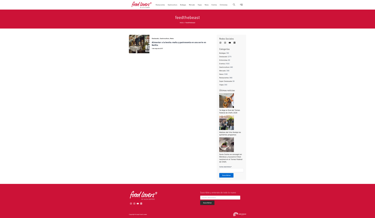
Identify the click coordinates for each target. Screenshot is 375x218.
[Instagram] (220, 43)
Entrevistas (223, 5)
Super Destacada (225, 81)
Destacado (155, 38)
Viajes (200, 5)
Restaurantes (160, 5)
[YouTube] (230, 43)
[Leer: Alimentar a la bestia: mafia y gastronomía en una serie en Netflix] (139, 44)
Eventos (214, 5)
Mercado (192, 5)
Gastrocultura (172, 5)
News (207, 5)
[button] (234, 5)
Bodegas (183, 5)
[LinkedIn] (234, 43)
